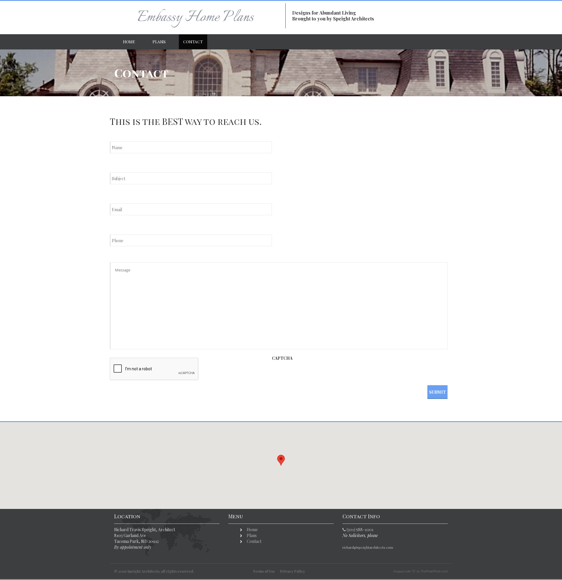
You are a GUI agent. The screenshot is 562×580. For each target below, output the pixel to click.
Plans (159, 41)
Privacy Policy (292, 571)
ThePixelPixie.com (434, 571)
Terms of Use (264, 571)
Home (129, 41)
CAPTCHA (282, 358)
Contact (193, 41)
